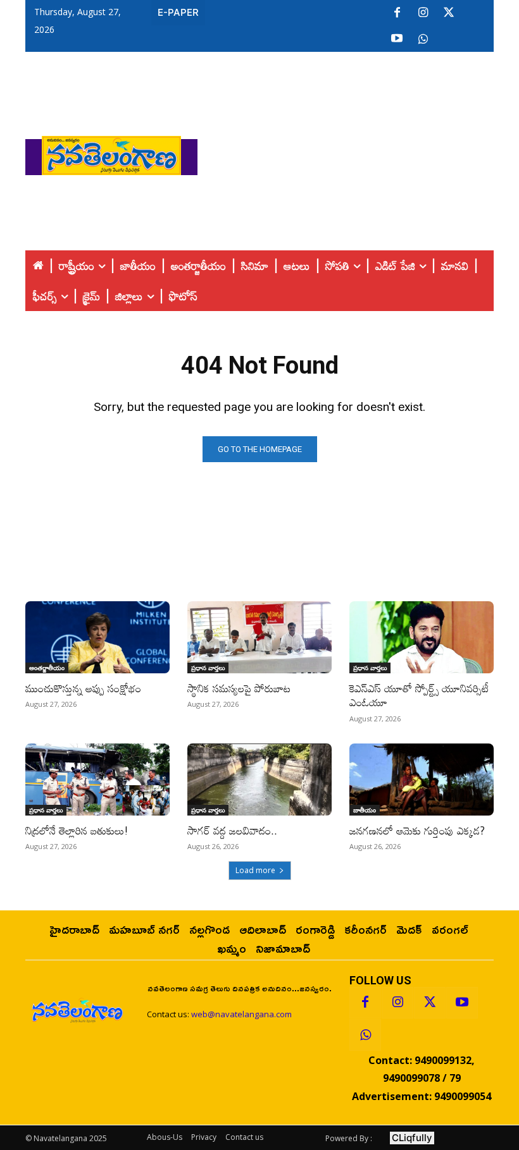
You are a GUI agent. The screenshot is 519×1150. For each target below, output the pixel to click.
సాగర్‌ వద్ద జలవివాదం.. (232, 830)
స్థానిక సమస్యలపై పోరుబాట (239, 688)
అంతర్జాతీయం (47, 667)
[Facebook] (396, 13)
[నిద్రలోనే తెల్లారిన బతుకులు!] (97, 779)
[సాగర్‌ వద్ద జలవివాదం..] (259, 779)
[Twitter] (448, 13)
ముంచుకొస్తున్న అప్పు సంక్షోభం (83, 688)
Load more (255, 870)
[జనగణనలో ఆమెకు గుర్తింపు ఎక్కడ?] (421, 779)
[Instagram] (422, 13)
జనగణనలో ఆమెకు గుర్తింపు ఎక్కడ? (417, 830)
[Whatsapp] (365, 1035)
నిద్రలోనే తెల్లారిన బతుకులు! (76, 830)
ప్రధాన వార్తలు (208, 667)
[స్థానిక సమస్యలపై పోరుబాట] (259, 637)
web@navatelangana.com (241, 1014)
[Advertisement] (358, 152)
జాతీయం (364, 809)
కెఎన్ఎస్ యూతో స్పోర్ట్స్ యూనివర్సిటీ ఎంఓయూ (419, 695)
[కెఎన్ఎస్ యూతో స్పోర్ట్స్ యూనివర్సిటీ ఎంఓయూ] (421, 637)
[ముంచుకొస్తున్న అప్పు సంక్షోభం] (97, 637)
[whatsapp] (422, 39)
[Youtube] (396, 39)
